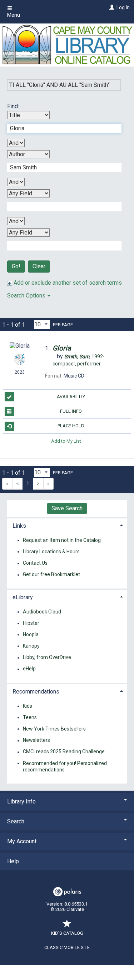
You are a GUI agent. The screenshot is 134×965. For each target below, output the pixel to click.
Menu (13, 15)
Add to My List (66, 441)
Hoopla (31, 634)
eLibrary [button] (23, 597)
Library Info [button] (21, 801)
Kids (27, 706)
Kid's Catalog (67, 933)
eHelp (29, 669)
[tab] (67, 525)
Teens (30, 717)
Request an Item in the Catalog (62, 540)
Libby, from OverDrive (47, 657)
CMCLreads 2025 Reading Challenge (64, 752)
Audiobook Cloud (42, 612)
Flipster (31, 623)
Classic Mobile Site (67, 947)
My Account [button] (21, 841)
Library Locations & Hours (51, 551)
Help (13, 861)
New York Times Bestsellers (54, 729)
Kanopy (31, 646)
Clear (39, 266)
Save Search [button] (67, 508)
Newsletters (36, 740)
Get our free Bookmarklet (51, 575)
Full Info (71, 411)
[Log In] (111, 7)
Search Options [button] (27, 295)
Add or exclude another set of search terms (67, 282)
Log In (123, 7)
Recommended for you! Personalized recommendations (65, 766)
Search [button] (15, 821)
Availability (71, 396)
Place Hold (71, 425)
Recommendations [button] (36, 691)
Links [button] (19, 525)
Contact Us (35, 563)
